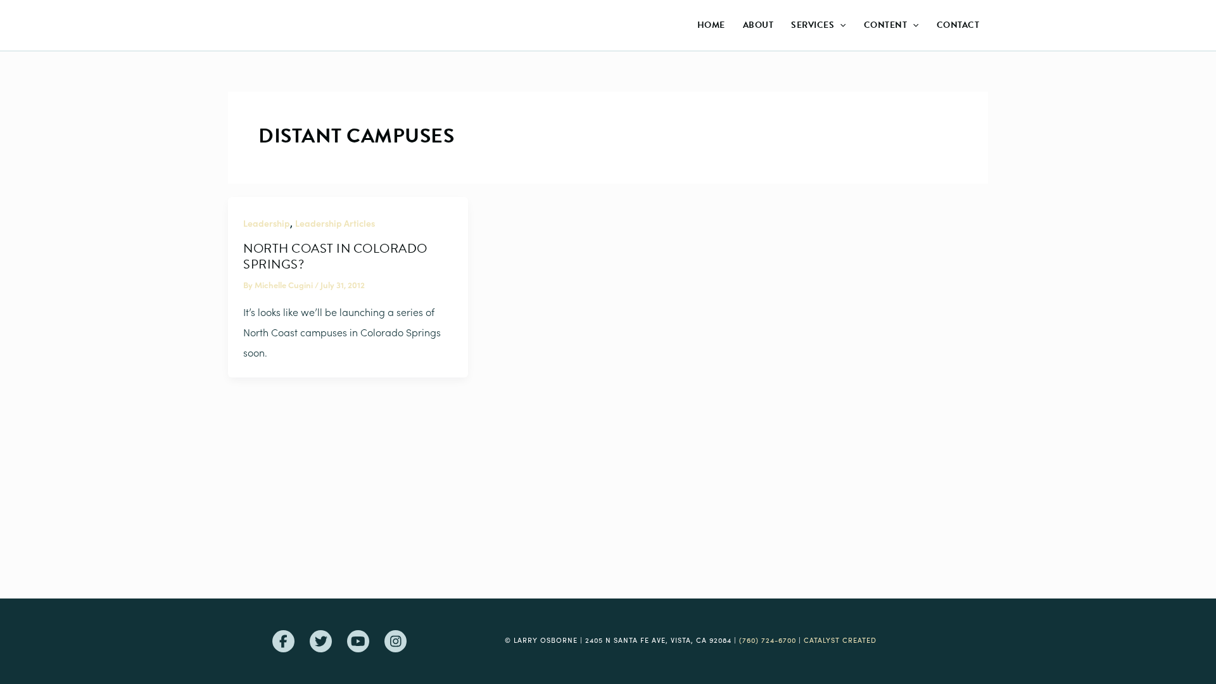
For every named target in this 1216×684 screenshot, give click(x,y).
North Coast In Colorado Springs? (335, 256)
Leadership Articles (335, 223)
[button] (840, 25)
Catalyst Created (840, 640)
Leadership (266, 223)
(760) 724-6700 (767, 640)
